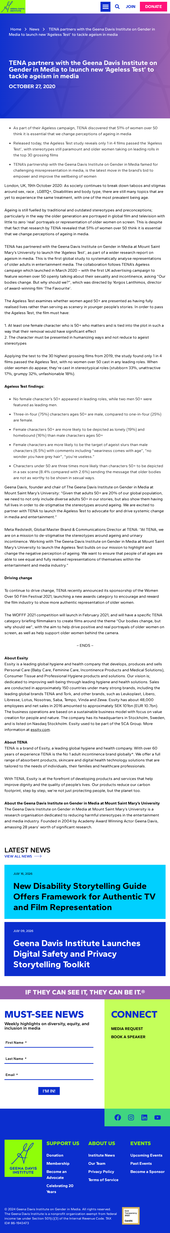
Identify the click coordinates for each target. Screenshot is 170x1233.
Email (10, 1075)
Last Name (15, 1059)
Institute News (101, 1155)
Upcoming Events (146, 1155)
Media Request (127, 1028)
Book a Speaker (128, 1036)
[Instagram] (131, 1117)
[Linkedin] (144, 1117)
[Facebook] (117, 1117)
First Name (15, 1042)
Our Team (96, 1163)
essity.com (40, 729)
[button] (105, 7)
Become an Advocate (56, 1174)
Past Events (141, 1163)
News (34, 29)
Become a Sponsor (147, 1171)
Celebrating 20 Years (59, 1188)
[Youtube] (157, 1117)
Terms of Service (103, 1179)
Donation (54, 1155)
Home (15, 29)
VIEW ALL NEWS (18, 856)
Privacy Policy (101, 1171)
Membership (58, 1163)
